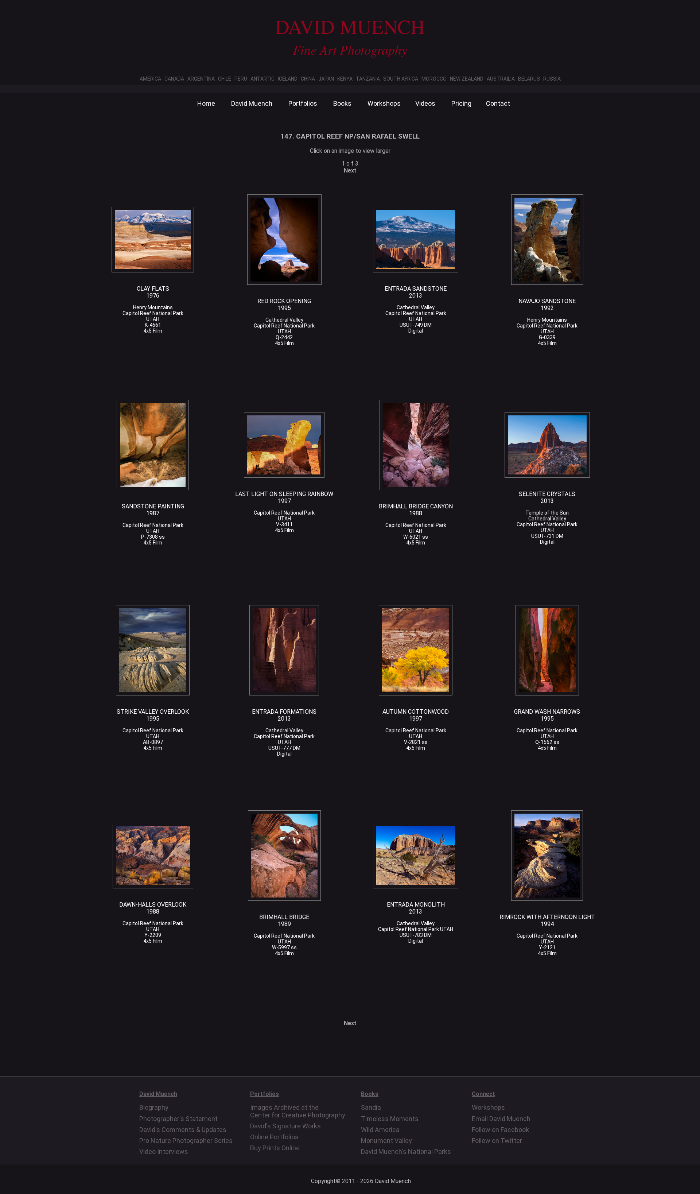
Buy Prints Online (275, 1148)
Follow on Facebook (500, 1129)
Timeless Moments (390, 1119)
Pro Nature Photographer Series (186, 1140)
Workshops (384, 103)
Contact (498, 103)
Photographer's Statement (178, 1119)
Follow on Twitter (497, 1140)
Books (342, 103)
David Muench (251, 103)
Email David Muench (501, 1119)
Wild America (380, 1129)
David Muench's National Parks (406, 1151)
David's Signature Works (285, 1126)
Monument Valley (386, 1140)
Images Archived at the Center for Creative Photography (297, 1111)
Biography (153, 1107)
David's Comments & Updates (182, 1129)
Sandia (371, 1107)
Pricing (461, 103)
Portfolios (302, 103)
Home (206, 103)
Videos (425, 103)
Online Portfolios (274, 1137)
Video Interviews (163, 1151)
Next (350, 170)
